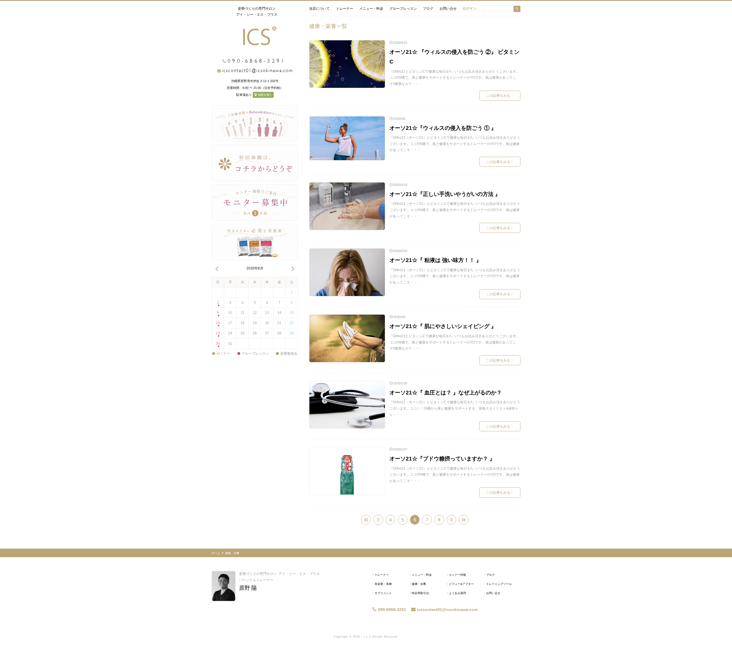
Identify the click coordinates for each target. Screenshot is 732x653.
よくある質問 (457, 593)
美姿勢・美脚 (383, 583)
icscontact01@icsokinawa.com (257, 70)
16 (218, 323)
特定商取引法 (420, 593)
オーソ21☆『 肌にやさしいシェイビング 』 (442, 326)
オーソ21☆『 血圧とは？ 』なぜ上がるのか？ (445, 393)
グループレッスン (403, 9)
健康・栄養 (419, 583)
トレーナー (344, 9)
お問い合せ (448, 9)
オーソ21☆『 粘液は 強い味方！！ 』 (435, 260)
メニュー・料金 (371, 9)
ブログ (428, 9)
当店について (319, 9)
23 (218, 333)
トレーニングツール (499, 583)
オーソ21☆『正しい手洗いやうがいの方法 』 (444, 194)
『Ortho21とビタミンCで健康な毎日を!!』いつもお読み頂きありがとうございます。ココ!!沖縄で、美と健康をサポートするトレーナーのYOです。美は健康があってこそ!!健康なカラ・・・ (454, 78)
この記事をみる (499, 96)
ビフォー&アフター (461, 583)
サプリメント (383, 593)
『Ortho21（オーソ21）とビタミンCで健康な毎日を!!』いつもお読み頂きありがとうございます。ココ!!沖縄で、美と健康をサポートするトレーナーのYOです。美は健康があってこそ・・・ (454, 144)
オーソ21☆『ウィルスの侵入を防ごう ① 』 (442, 128)
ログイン (469, 9)
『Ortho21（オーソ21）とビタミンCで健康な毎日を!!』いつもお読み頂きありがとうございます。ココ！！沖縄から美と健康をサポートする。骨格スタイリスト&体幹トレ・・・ (454, 408)
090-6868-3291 (392, 609)
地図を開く (264, 94)
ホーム (216, 553)
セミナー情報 (457, 574)
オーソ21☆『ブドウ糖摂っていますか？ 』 (442, 459)
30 (218, 344)
